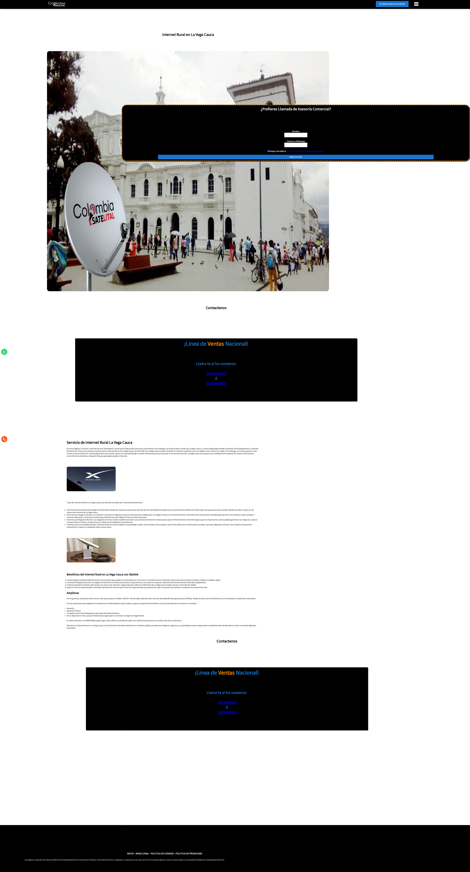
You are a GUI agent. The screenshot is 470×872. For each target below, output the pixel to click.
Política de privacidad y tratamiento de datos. (305, 151)
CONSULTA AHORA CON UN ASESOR (393, 4)
